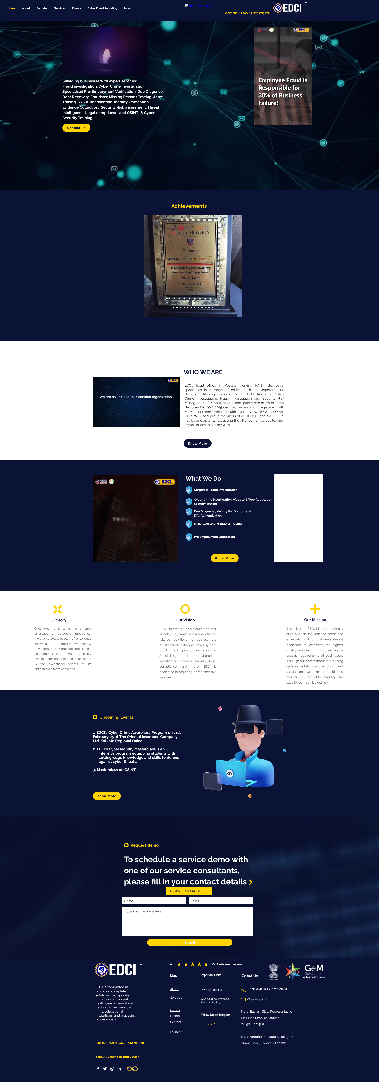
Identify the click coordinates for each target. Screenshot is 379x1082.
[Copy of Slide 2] (191, 307)
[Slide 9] (180, 307)
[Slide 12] (187, 307)
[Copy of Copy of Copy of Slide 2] (205, 307)
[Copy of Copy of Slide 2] (194, 307)
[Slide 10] (177, 307)
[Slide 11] (173, 307)
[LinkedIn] (119, 1068)
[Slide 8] (184, 307)
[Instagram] (112, 1068)
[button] (307, 121)
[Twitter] (105, 1068)
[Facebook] (98, 1068)
